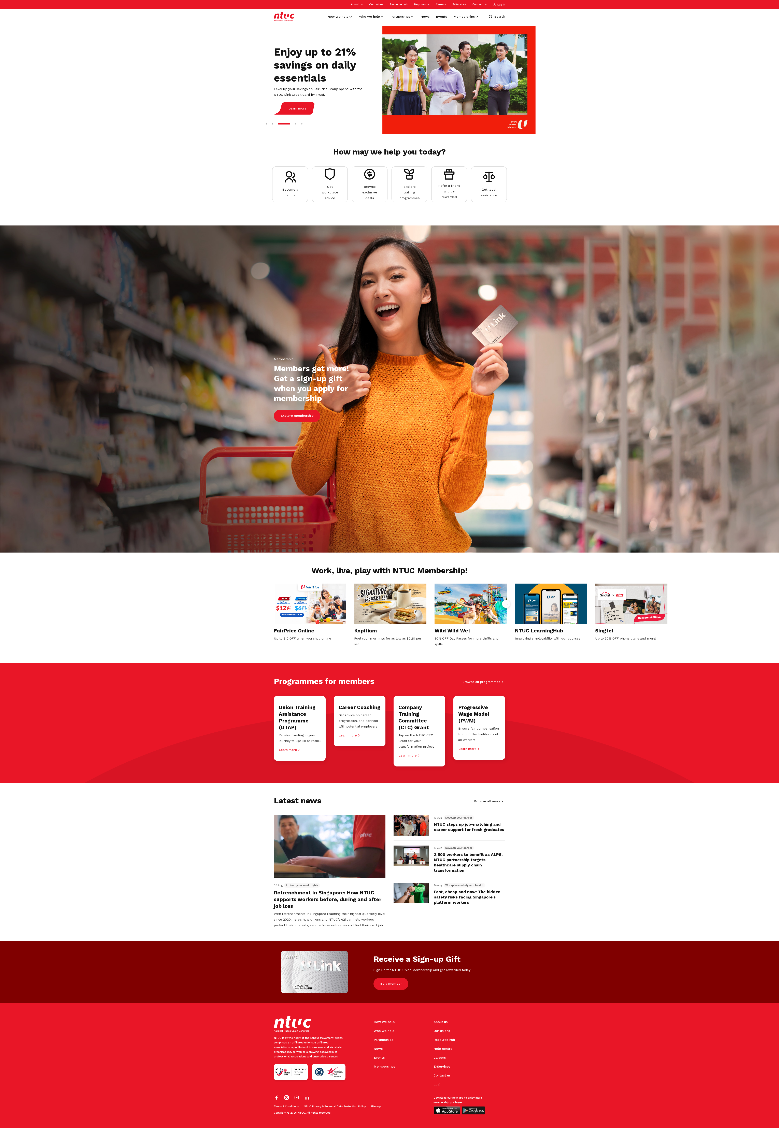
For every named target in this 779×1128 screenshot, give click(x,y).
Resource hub (399, 4)
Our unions (376, 4)
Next (506, 604)
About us (357, 4)
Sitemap (376, 1106)
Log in (501, 4)
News (378, 1049)
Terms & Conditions (286, 1106)
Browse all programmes (481, 682)
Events (379, 1057)
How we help (384, 1022)
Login (438, 1084)
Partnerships (383, 1040)
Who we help (384, 1031)
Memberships (384, 1066)
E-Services (459, 4)
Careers (441, 4)
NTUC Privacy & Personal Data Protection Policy (335, 1106)
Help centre (421, 4)
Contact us (479, 4)
